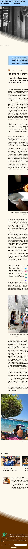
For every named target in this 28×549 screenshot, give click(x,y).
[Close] (26, 538)
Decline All (8, 544)
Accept (20, 544)
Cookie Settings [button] (14, 547)
